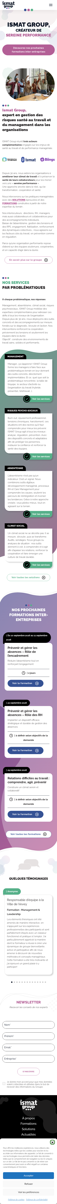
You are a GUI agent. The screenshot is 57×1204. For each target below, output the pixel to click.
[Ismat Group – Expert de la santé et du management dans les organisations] (8, 5)
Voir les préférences (28, 1192)
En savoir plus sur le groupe (25, 260)
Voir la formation (22, 683)
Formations (28, 1123)
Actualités (28, 1134)
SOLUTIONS (18, 200)
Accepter (28, 1175)
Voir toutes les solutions (26, 577)
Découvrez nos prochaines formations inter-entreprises (28, 50)
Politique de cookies (16, 1200)
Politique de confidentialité (37, 1200)
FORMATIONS (9, 203)
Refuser (28, 1184)
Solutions (28, 1129)
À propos (28, 1118)
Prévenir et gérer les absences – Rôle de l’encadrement (22, 651)
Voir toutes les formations (25, 834)
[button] (52, 1142)
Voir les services (41, 399)
